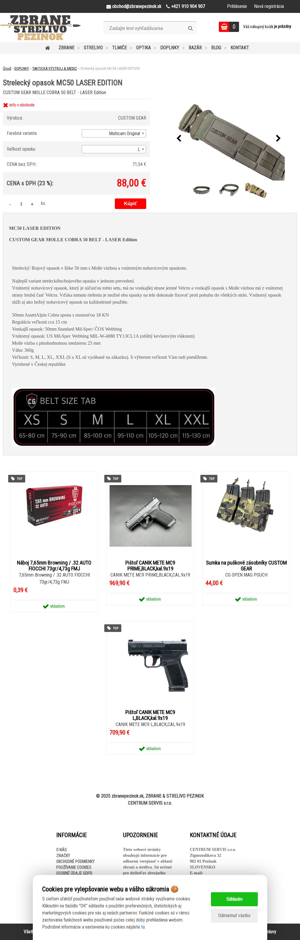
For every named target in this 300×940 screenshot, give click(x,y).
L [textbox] (139, 149)
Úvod (7, 68)
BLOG (216, 47)
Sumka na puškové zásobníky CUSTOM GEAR (246, 566)
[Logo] (40, 27)
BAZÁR (195, 47)
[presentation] (179, 138)
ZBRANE (66, 47)
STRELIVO (93, 47)
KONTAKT (240, 47)
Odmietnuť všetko (234, 915)
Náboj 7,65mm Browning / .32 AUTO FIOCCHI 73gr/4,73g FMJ (54, 566)
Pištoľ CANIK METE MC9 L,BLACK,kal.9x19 (150, 715)
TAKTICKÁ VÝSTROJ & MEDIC (54, 68)
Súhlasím (234, 899)
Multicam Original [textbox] (124, 133)
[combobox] (114, 133)
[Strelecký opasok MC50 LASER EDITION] (229, 139)
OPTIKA (143, 47)
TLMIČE (119, 47)
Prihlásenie (237, 6)
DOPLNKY (169, 47)
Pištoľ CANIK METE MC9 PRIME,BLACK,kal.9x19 (150, 566)
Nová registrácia (269, 6)
